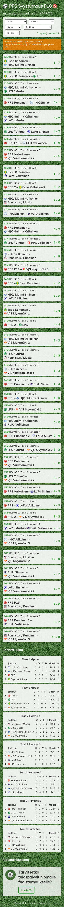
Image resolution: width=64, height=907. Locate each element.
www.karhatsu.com (39, 902)
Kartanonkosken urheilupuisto (20, 13)
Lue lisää (26, 890)
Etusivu (17, 902)
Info (25, 902)
